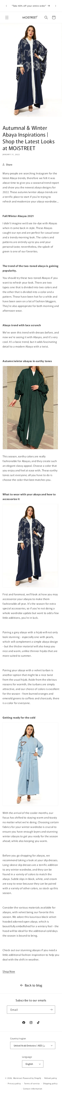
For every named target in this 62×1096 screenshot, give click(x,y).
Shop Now (9, 971)
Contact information (32, 1088)
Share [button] (9, 164)
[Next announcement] (55, 6)
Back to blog (33, 985)
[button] (7, 17)
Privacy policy (14, 1083)
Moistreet (17, 1078)
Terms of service (32, 1083)
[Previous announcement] (6, 6)
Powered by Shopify (32, 1078)
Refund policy (50, 1078)
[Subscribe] (51, 1010)
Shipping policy (50, 1083)
